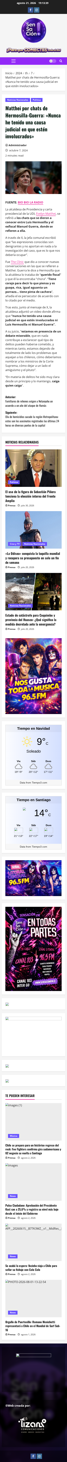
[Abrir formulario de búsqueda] (60, 61)
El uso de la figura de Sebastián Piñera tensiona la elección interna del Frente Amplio (30, 496)
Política (37, 99)
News (13, 1196)
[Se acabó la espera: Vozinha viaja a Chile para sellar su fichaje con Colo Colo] (33, 1242)
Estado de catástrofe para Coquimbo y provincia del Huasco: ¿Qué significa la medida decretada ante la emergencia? (30, 619)
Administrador (18, 145)
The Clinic (17, 262)
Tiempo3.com (39, 782)
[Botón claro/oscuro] (52, 61)
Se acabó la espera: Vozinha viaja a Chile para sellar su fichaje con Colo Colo (31, 1268)
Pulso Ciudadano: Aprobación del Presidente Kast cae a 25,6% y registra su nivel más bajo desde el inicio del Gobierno (31, 1209)
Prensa (11, 505)
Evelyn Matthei (46, 214)
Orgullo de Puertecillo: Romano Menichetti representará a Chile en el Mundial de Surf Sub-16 (32, 1326)
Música (13, 1135)
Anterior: (29, 401)
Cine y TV (15, 543)
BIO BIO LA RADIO (30, 202)
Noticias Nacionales (17, 99)
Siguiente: (32, 418)
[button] (13, 61)
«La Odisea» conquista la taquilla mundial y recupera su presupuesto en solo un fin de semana (32, 558)
